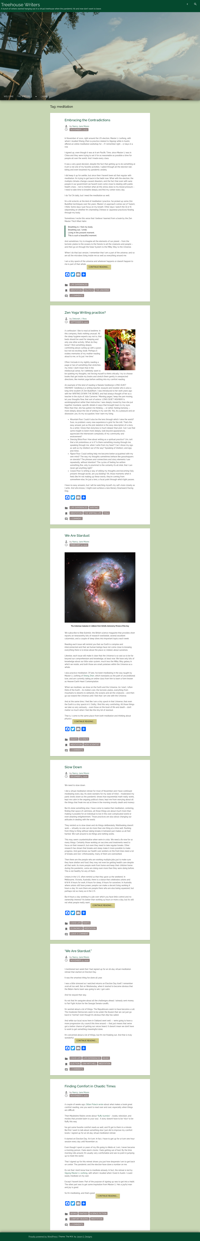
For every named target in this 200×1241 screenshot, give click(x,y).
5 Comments (77, 1224)
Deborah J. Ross (79, 319)
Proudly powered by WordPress (43, 1237)
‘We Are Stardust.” (78, 951)
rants (86, 923)
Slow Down (73, 767)
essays (74, 739)
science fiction (98, 1213)
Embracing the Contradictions (87, 120)
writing (94, 507)
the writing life (92, 513)
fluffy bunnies (104, 1116)
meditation (76, 290)
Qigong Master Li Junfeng (76, 1173)
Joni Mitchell (89, 1064)
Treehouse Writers (20, 4)
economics (76, 928)
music (106, 1058)
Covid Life (75, 923)
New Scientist (91, 744)
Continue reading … (100, 267)
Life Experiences (78, 284)
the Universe (102, 290)
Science (84, 739)
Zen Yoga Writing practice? (85, 313)
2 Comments (77, 750)
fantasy (83, 1213)
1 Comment (76, 518)
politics (88, 290)
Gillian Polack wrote (95, 1104)
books (73, 1213)
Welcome (8, 96)
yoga (106, 513)
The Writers (23, 96)
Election (75, 1064)
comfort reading (79, 1219)
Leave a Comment (79, 934)
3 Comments (77, 295)
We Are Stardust (77, 535)
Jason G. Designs (84, 1237)
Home (44, 96)
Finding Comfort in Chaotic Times (90, 1086)
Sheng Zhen (88, 676)
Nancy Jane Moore (80, 126)
